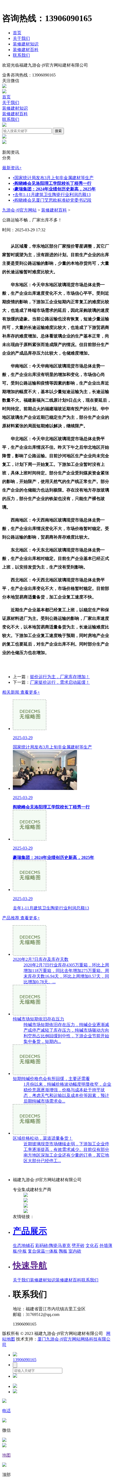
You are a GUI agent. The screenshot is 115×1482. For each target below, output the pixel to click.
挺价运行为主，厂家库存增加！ (60, 676)
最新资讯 (12, 168)
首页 (17, 32)
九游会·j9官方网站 (19, 210)
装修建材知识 (26, 44)
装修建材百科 (26, 49)
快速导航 (30, 1265)
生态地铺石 (23, 1245)
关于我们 (21, 38)
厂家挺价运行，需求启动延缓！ (60, 682)
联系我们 (21, 55)
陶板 (63, 1251)
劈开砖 (78, 1245)
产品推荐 (21, 918)
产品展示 (30, 1231)
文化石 (92, 1245)
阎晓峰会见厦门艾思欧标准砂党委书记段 (52, 200)
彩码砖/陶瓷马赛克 (53, 1245)
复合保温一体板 (43, 1251)
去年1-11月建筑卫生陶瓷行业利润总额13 (52, 194)
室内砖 (74, 1251)
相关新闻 (21, 692)
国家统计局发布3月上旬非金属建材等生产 (53, 177)
